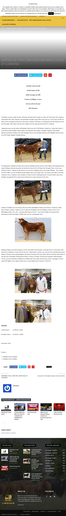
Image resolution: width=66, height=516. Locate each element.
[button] (63, 18)
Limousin (16, 386)
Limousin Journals (9, 24)
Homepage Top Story (51, 453)
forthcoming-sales (32, 410)
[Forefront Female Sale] (33, 407)
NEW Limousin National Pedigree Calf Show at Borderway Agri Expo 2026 (45, 416)
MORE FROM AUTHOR (23, 400)
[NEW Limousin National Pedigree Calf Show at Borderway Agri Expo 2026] (46, 407)
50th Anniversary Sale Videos (40, 20)
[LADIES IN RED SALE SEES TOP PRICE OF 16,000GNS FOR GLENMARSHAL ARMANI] (19, 407)
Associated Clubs (50, 468)
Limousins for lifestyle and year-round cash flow (51, 376)
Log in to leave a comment (8, 433)
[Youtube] (54, 496)
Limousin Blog (49, 471)
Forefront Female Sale (14, 466)
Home (2, 28)
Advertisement (35, 511)
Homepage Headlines (11, 28)
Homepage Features (6, 410)
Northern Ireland (49, 463)
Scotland (47, 466)
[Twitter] (50, 496)
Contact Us (43, 511)
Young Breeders (8, 20)
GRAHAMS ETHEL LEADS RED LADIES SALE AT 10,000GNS (14, 376)
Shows (41, 16)
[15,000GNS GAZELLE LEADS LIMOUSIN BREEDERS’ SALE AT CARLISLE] (26, 451)
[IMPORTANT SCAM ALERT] (6, 407)
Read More (57, 13)
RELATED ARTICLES (8, 400)
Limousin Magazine (52, 511)
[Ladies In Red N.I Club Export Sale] (59, 407)
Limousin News (49, 455)
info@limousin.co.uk (29, 505)
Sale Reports (48, 460)
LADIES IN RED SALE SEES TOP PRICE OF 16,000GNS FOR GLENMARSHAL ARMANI (19, 416)
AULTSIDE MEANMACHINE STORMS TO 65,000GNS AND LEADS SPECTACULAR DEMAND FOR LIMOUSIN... (37, 464)
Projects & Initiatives (10, 16)
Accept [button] (51, 13)
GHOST (18, 514)
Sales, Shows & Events (28, 16)
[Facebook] (46, 496)
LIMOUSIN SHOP (22, 20)
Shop (59, 511)
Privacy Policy (26, 511)
